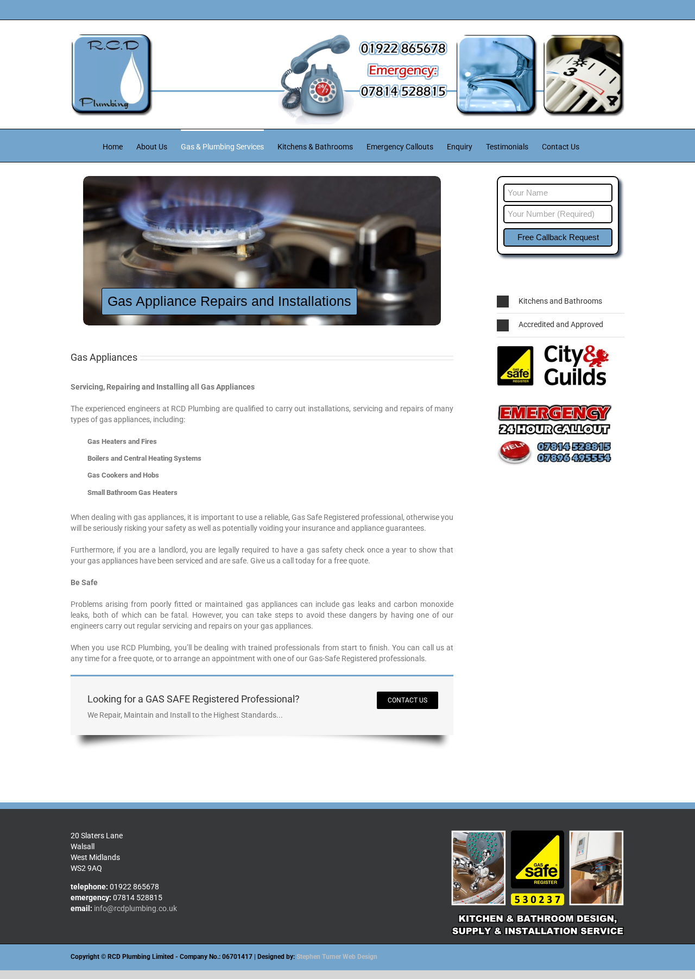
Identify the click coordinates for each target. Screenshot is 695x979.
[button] (560, 301)
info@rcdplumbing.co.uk (135, 908)
